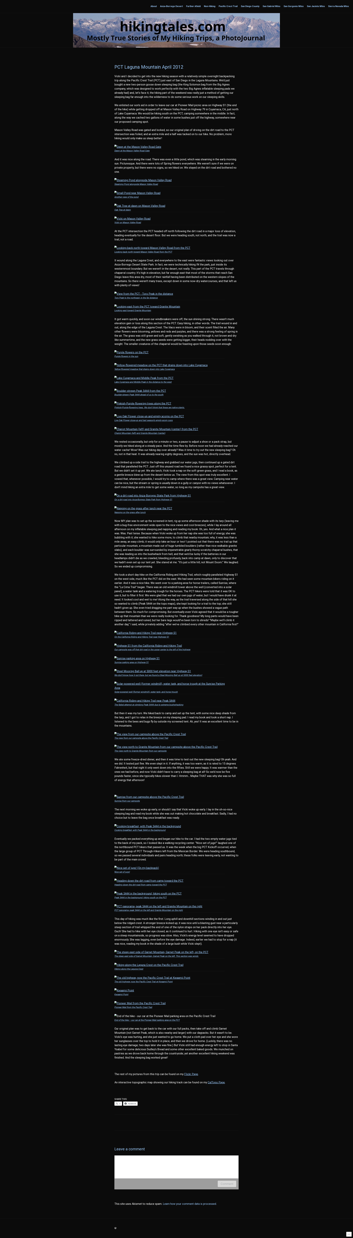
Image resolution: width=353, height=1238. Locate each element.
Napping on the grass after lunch (130, 512)
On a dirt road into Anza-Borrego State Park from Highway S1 (143, 499)
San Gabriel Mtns (271, 6)
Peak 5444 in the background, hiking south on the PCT (140, 897)
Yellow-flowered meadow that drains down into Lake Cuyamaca (144, 369)
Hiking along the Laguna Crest (128, 969)
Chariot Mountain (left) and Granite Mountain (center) (139, 433)
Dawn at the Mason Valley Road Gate (132, 150)
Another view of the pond (126, 197)
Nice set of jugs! (122, 872)
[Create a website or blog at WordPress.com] (115, 1228)
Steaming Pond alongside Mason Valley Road (136, 184)
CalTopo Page (216, 1082)
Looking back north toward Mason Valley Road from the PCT (143, 252)
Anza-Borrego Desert (171, 6)
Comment (227, 1183)
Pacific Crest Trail (228, 6)
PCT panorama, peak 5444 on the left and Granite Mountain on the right (148, 910)
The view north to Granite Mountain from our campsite (140, 751)
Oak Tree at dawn (122, 210)
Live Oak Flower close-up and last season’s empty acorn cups (143, 420)
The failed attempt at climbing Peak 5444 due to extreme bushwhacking (148, 704)
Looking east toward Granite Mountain (132, 310)
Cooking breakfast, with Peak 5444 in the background (140, 830)
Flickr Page (191, 1074)
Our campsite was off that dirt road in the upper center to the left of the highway (152, 649)
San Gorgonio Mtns (294, 6)
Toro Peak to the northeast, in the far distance (136, 298)
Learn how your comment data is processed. (190, 1203)
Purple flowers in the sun (126, 356)
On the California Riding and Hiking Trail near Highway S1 (141, 637)
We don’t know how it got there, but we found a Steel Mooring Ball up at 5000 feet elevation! (158, 675)
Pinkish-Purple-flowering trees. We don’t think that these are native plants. (149, 407)
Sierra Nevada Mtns (338, 6)
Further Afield (193, 6)
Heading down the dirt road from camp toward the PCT (140, 884)
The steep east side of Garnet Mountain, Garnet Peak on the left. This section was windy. (156, 956)
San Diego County (250, 6)
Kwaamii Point (121, 994)
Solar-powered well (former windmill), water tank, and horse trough (146, 692)
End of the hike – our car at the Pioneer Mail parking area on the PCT (147, 1020)
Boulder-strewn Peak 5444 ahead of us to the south (139, 394)
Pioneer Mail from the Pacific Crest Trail (133, 1007)
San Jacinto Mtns (316, 6)
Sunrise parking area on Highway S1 (131, 662)
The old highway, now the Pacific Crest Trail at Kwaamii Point (143, 981)
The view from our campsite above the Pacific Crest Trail (141, 738)
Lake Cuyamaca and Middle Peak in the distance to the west (143, 382)
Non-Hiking (209, 6)
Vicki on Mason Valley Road (127, 222)
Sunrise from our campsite (127, 801)
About (154, 6)
